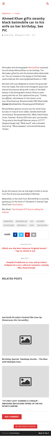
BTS (31, 221)
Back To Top (43, 433)
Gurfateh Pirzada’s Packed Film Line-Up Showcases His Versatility (22, 318)
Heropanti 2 (21, 225)
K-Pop (32, 225)
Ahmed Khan (34, 67)
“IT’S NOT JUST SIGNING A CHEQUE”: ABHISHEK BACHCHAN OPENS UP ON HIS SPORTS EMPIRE (22, 403)
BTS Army (40, 221)
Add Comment (12, 417)
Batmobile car (21, 221)
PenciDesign (14, 433)
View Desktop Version (26, 426)
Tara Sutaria (17, 204)
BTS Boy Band (9, 225)
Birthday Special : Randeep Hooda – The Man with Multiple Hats (24, 360)
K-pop (17, 13)
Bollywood (6, 13)
